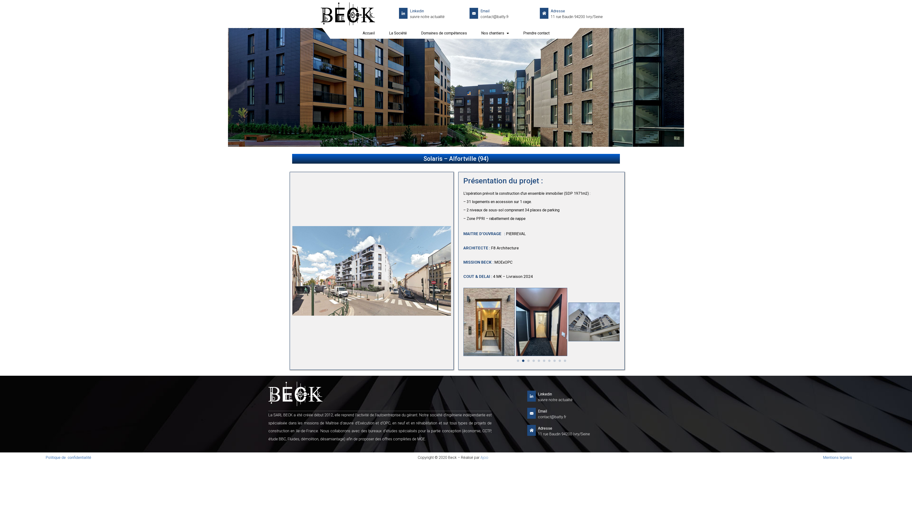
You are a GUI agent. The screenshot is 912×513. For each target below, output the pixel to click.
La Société (398, 33)
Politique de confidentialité (68, 457)
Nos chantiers (492, 33)
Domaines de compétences (444, 33)
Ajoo (484, 457)
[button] (518, 361)
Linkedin (417, 11)
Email (484, 11)
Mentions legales (837, 457)
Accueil (369, 33)
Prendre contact (536, 33)
